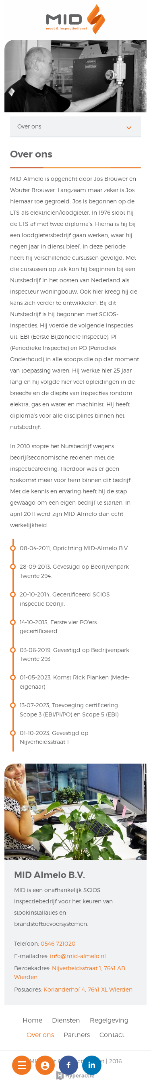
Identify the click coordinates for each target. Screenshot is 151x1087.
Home (32, 1020)
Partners (77, 1035)
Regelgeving (109, 1020)
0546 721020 (58, 943)
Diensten (66, 1020)
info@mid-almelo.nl (78, 955)
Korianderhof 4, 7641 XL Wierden (87, 989)
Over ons (40, 1035)
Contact (111, 1035)
